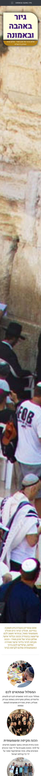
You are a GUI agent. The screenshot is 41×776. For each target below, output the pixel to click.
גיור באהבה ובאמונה (23, 2)
